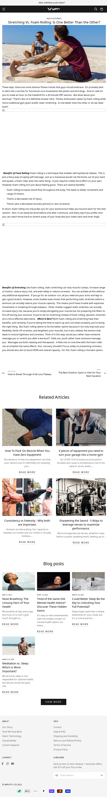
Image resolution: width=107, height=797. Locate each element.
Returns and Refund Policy (67, 740)
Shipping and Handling (66, 736)
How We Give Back (12, 731)
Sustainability (9, 740)
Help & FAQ (59, 731)
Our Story (7, 727)
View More (53, 701)
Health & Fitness (54, 18)
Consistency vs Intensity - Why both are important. (27, 522)
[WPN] (53, 9)
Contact (58, 727)
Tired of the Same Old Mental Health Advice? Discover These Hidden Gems (52, 604)
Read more (27, 472)
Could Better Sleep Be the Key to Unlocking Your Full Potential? (88, 603)
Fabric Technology (11, 736)
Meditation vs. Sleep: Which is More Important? (15, 667)
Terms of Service (62, 745)
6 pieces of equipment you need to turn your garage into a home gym (81, 453)
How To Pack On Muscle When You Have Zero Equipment (27, 453)
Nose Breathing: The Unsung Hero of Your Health (15, 603)
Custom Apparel (10, 745)
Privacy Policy (61, 749)
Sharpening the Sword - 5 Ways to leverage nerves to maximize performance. (81, 524)
